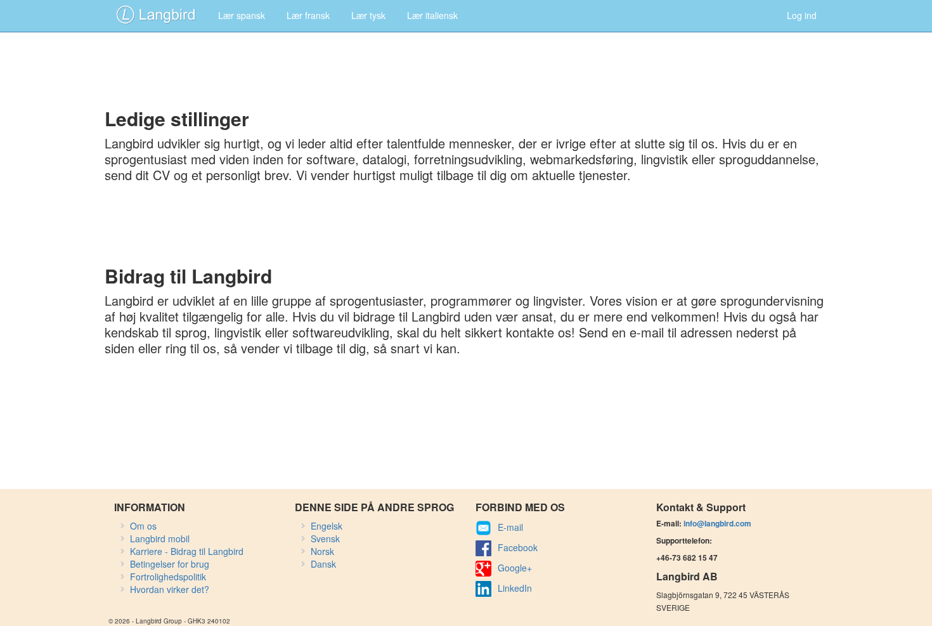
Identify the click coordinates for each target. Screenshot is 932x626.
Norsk (322, 551)
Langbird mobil (160, 538)
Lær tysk (368, 15)
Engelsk (326, 525)
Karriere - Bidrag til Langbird (186, 551)
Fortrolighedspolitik (168, 576)
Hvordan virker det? (169, 589)
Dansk (323, 564)
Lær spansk (241, 15)
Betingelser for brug (169, 564)
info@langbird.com (717, 523)
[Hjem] (156, 14)
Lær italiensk (432, 15)
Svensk (325, 538)
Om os (143, 525)
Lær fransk (308, 15)
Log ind (802, 15)
